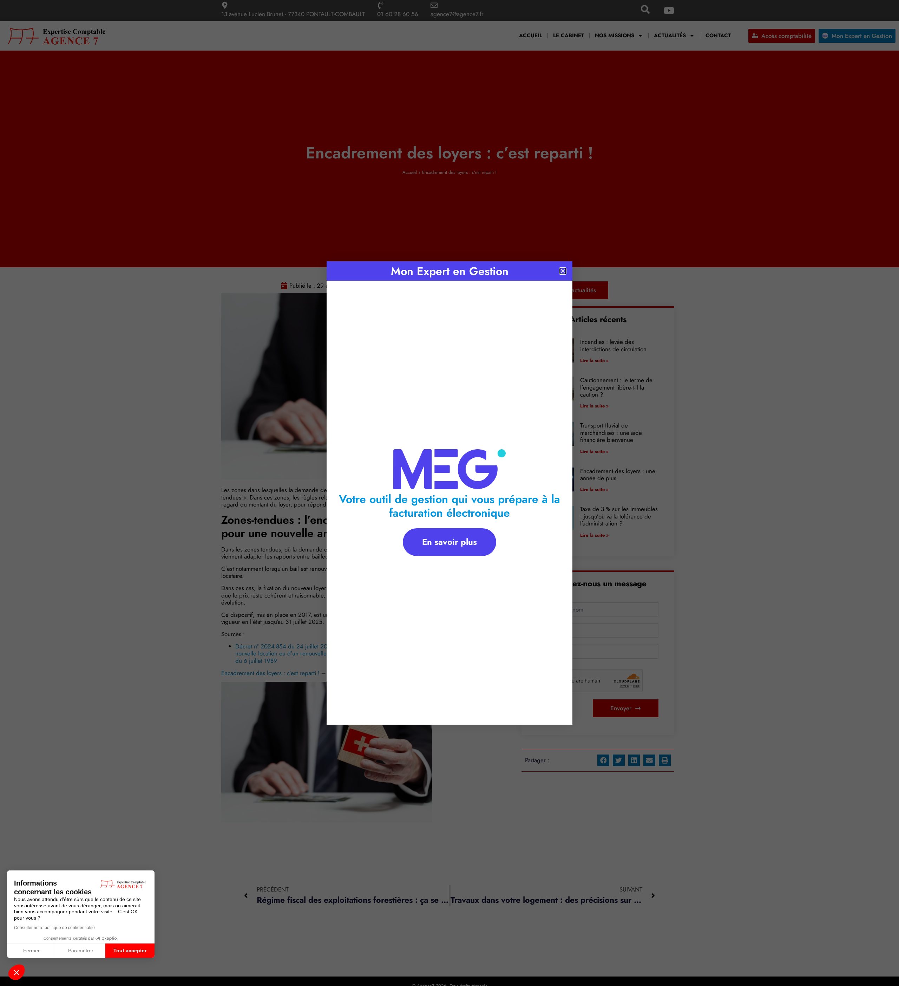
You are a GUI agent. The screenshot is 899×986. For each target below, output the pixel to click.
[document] (449, 493)
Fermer (31, 950)
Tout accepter (129, 950)
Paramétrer (80, 950)
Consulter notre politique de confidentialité (54, 927)
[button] (16, 972)
